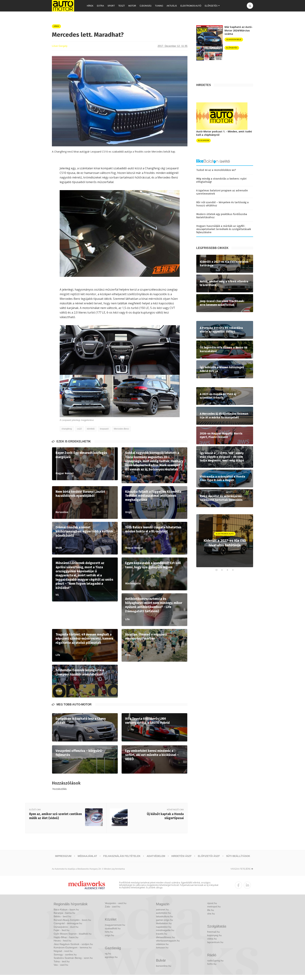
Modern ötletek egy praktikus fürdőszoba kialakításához (221, 216)
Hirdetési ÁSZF (181, 856)
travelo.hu (161, 933)
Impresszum (63, 856)
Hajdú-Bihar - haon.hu (66, 937)
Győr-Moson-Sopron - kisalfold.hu (72, 933)
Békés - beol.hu (62, 916)
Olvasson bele (233, 39)
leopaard (104, 429)
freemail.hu (213, 931)
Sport (111, 6)
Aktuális (172, 6)
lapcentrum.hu (215, 942)
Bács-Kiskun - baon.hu (66, 909)
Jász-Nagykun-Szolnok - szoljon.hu (73, 944)
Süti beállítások (238, 856)
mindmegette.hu (165, 930)
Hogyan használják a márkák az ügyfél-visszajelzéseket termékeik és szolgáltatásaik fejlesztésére (223, 229)
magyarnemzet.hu (115, 924)
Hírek (90, 6)
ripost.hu (212, 903)
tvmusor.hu (162, 947)
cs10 (79, 429)
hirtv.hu (109, 931)
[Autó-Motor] (63, 5)
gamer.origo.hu (164, 920)
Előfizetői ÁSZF (209, 856)
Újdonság (145, 6)
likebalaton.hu (164, 923)
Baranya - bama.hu (64, 912)
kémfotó (91, 429)
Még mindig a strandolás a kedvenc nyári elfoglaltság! (221, 180)
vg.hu (108, 953)
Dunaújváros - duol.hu (66, 926)
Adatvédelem (156, 856)
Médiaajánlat (87, 856)
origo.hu (109, 935)
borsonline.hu (163, 965)
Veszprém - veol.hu (115, 903)
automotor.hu (163, 912)
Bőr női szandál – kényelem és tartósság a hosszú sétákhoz (222, 204)
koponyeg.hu (214, 935)
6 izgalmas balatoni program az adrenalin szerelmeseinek (222, 192)
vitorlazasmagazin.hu (168, 940)
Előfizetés (211, 6)
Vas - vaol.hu (61, 964)
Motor (132, 6)
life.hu (210, 910)
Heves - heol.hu (62, 940)
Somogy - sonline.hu (65, 954)
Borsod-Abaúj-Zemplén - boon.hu (72, 920)
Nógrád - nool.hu (63, 951)
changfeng (67, 429)
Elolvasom (203, 140)
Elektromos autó (190, 6)
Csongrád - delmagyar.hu (68, 923)
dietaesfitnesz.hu (165, 937)
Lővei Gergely (59, 45)
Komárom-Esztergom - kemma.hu (73, 947)
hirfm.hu (211, 963)
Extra (100, 6)
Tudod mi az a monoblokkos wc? (216, 170)
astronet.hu (162, 909)
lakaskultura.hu (164, 916)
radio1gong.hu (215, 960)
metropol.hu (214, 906)
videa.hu (212, 938)
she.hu (211, 913)
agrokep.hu (111, 957)
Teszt (121, 6)
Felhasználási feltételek (121, 856)
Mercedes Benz (121, 429)
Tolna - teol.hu (62, 961)
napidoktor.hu (163, 926)
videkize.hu (162, 944)
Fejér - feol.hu (61, 930)
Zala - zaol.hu (112, 906)
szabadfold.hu (113, 928)
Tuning (159, 6)
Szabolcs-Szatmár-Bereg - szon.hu (73, 957)
